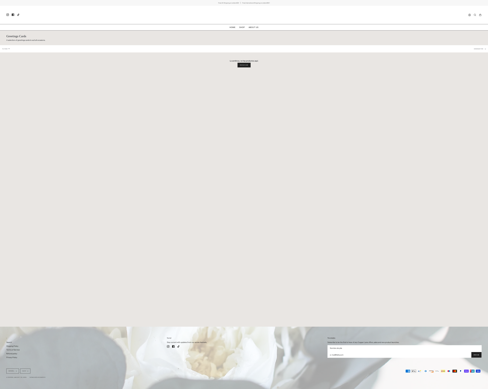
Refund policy (11, 354)
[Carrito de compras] (480, 15)
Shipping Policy (12, 346)
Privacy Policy (11, 357)
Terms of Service (13, 350)
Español (12, 371)
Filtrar (5, 49)
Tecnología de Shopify (37, 377)
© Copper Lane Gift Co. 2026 (16, 377)
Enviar (476, 355)
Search (9, 342)
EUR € (24, 371)
